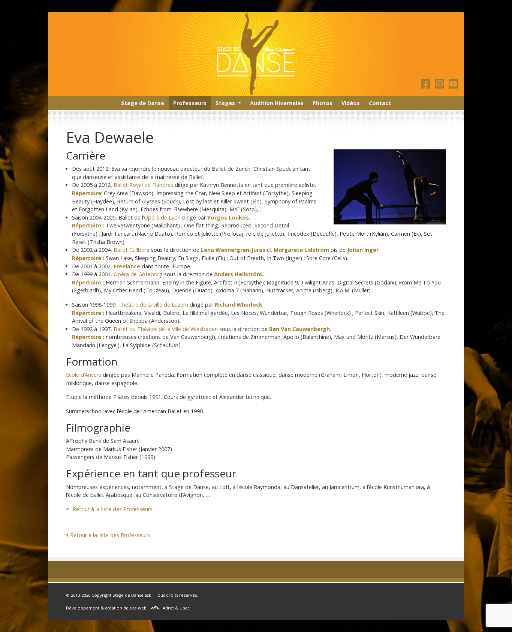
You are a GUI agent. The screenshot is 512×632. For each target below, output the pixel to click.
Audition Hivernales (277, 103)
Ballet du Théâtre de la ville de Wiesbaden (166, 329)
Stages (225, 103)
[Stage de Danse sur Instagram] (441, 85)
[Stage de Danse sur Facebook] (427, 85)
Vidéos (350, 103)
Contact (380, 103)
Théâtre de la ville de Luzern (153, 304)
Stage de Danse (142, 103)
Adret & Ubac (176, 608)
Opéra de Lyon (162, 217)
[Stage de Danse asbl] (256, 54)
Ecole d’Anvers (83, 374)
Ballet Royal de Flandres (143, 184)
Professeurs (190, 103)
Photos (322, 103)
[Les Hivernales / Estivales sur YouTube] (453, 85)
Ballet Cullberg (132, 249)
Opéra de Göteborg (138, 274)
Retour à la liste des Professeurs (113, 509)
